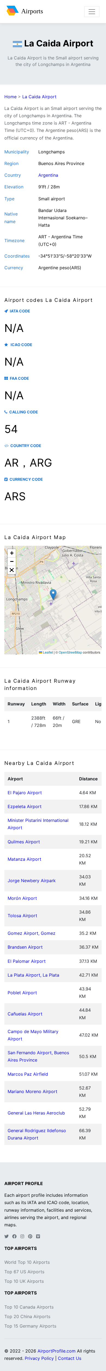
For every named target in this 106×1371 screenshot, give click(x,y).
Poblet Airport (22, 992)
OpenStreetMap (70, 652)
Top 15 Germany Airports (30, 1326)
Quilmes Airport (24, 841)
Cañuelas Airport (25, 1014)
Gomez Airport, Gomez (31, 933)
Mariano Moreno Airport (32, 1091)
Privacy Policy (39, 1358)
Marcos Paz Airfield (28, 1074)
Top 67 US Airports (24, 1271)
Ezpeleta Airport (25, 806)
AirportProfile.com (57, 1351)
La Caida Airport (39, 96)
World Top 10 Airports (27, 1262)
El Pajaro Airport (25, 792)
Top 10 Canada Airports (29, 1307)
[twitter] (6, 1236)
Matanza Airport (24, 859)
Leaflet (47, 652)
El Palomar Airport (27, 961)
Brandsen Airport (25, 947)
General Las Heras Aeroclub (36, 1113)
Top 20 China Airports (27, 1316)
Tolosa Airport (22, 915)
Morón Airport (22, 898)
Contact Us (69, 1358)
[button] (53, 594)
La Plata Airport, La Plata (33, 975)
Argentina (48, 175)
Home (10, 96)
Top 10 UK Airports (24, 1281)
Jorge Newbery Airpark (32, 880)
